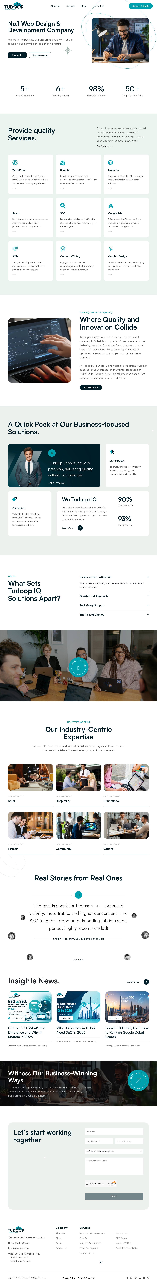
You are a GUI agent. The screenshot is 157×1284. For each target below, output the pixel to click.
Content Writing (123, 1243)
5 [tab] (82, 959)
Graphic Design (87, 1253)
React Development (89, 1248)
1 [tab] (74, 959)
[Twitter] (135, 1278)
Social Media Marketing (127, 1248)
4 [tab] (80, 959)
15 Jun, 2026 (66, 1018)
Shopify (83, 1238)
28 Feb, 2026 (114, 1018)
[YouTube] (144, 1278)
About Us (60, 1233)
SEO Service (122, 1238)
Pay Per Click (122, 1233)
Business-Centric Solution (95, 577)
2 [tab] (76, 959)
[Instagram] (131, 1278)
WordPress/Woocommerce (92, 1233)
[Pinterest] (148, 1278)
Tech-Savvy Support (92, 605)
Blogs (58, 1238)
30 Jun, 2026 (17, 1018)
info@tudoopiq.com (20, 1243)
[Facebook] (127, 1278)
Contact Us (17, 55)
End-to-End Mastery (92, 614)
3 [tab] (78, 959)
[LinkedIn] (140, 1278)
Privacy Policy (69, 1278)
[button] (70, 6)
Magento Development (91, 1243)
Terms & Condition (86, 1278)
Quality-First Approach (94, 596)
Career (59, 1243)
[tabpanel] (78, 922)
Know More (91, 387)
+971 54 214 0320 (20, 1248)
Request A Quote (140, 6)
